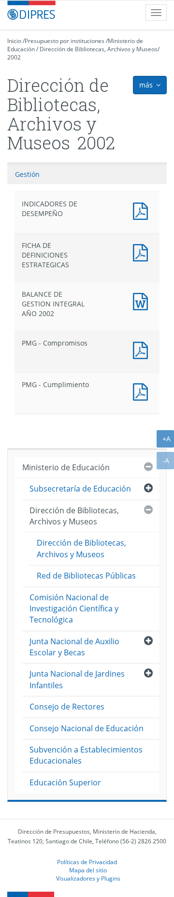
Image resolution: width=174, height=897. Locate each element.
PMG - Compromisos (142, 349)
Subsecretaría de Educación (80, 488)
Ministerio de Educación (66, 467)
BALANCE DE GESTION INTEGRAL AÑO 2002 (142, 300)
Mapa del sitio (88, 870)
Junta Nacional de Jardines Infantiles (77, 679)
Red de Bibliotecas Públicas (86, 575)
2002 (14, 57)
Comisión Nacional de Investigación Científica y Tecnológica (73, 608)
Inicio (14, 41)
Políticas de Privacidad (87, 862)
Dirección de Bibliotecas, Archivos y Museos (99, 49)
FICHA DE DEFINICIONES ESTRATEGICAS (142, 251)
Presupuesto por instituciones (64, 41)
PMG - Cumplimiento (142, 391)
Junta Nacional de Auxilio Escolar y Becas (74, 647)
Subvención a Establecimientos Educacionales (86, 755)
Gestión (27, 174)
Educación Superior (65, 782)
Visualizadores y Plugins (88, 878)
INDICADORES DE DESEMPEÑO (142, 210)
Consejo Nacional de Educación (86, 728)
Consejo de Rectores (66, 706)
